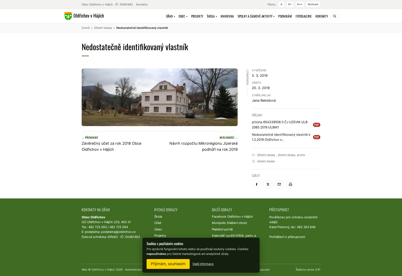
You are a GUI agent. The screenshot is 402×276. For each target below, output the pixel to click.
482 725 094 (119, 227)
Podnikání (285, 16)
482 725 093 (97, 227)
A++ (299, 4)
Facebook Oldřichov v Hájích (232, 216)
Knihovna (227, 16)
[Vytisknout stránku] (290, 184)
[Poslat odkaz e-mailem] (279, 184)
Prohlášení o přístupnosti (287, 237)
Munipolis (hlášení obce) (229, 223)
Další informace (203, 264)
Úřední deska (266, 155)
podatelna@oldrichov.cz (118, 232)
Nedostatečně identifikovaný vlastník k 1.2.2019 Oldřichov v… (285, 137)
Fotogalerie (304, 16)
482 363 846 (306, 227)
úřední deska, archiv (291, 155)
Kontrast (313, 4)
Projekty (197, 16)
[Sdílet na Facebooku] (256, 184)
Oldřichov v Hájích (103, 269)
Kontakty (142, 4)
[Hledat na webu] (334, 16)
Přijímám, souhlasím (168, 264)
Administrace (133, 269)
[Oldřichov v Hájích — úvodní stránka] (83, 16)
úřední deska (266, 161)
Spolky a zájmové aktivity (256, 16)
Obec (183, 16)
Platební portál (222, 229)
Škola (212, 16)
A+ (290, 4)
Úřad (170, 16)
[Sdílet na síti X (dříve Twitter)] (267, 184)
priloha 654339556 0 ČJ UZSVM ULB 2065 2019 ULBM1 (285, 124)
